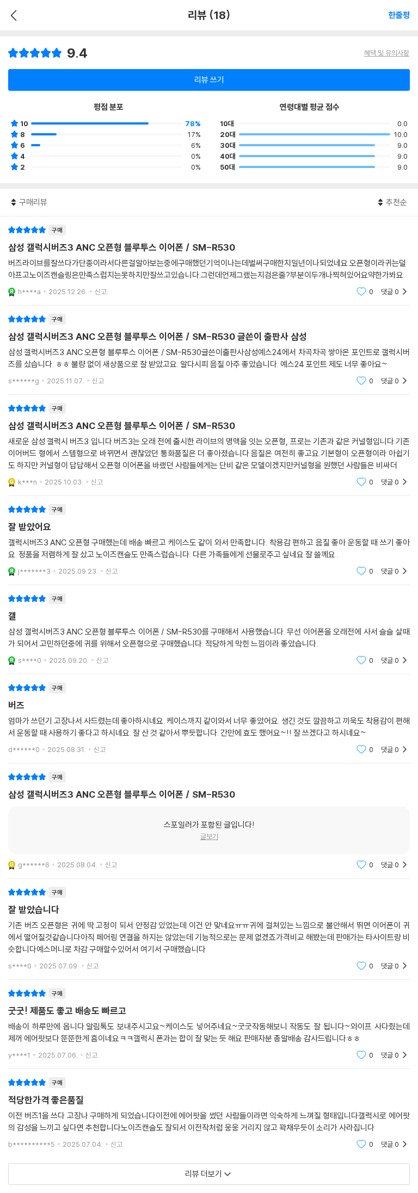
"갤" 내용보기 (209, 629)
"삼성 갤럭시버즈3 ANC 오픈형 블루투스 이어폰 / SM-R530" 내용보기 (209, 260)
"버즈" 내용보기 (209, 718)
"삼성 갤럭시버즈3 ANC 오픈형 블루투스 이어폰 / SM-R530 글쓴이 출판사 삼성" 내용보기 (209, 350)
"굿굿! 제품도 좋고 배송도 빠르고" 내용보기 (209, 1024)
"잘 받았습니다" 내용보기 (209, 929)
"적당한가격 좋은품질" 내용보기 (209, 1113)
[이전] (12, 15)
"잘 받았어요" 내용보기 (209, 540)
